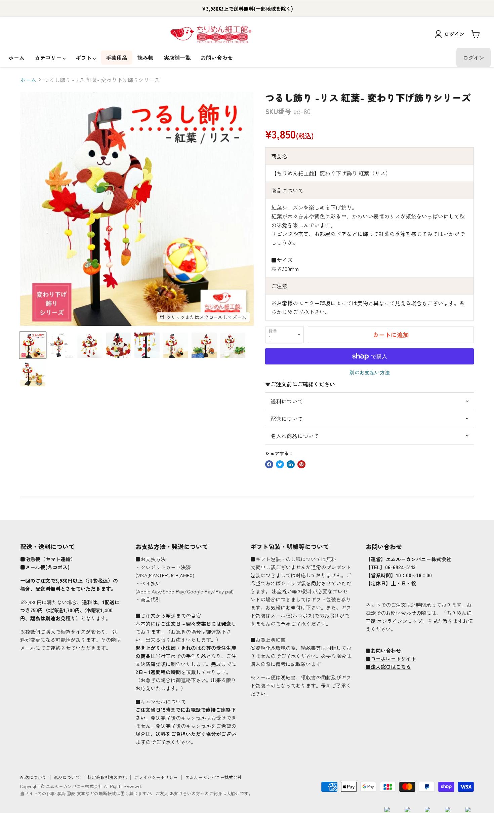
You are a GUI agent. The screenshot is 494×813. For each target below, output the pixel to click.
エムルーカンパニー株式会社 (213, 777)
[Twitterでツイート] (280, 464)
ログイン (454, 33)
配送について (33, 777)
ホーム (16, 57)
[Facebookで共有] (269, 464)
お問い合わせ (217, 57)
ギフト (84, 57)
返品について (67, 777)
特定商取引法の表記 (107, 777)
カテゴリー (49, 57)
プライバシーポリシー (156, 777)
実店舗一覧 (177, 57)
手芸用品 (116, 57)
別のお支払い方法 (369, 372)
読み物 (145, 57)
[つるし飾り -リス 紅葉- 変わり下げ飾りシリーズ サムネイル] (32, 345)
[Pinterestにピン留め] (301, 464)
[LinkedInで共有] (291, 464)
